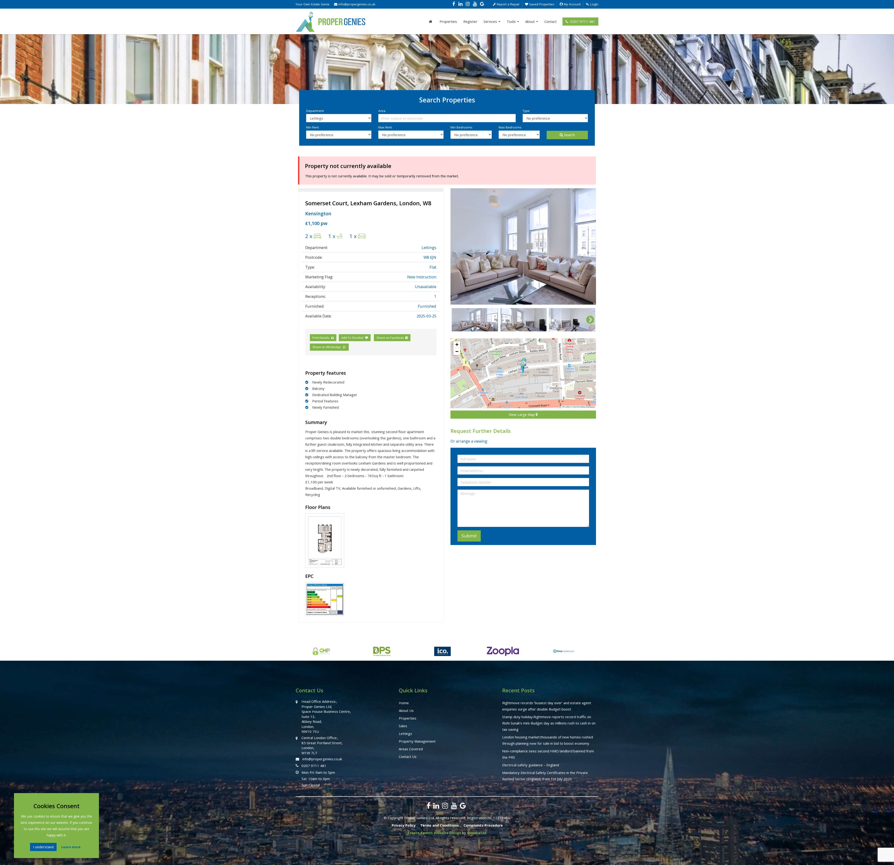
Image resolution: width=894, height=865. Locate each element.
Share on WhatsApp (327, 347)
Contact (550, 21)
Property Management (417, 741)
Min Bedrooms (461, 127)
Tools (512, 21)
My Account (572, 4)
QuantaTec (476, 832)
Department (315, 111)
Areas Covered (411, 749)
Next (588, 246)
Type (526, 111)
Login (593, 4)
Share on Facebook (390, 338)
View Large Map (522, 414)
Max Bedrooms (510, 127)
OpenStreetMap (579, 406)
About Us (406, 710)
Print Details (320, 338)
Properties (448, 21)
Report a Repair (508, 4)
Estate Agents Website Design (434, 832)
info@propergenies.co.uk (356, 4)
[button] (523, 365)
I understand (43, 847)
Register (470, 21)
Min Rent (312, 127)
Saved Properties (541, 4)
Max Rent (385, 127)
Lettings (405, 733)
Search (569, 134)
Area (381, 111)
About (530, 21)
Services (491, 21)
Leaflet (567, 406)
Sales (403, 726)
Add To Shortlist (352, 338)
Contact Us (408, 756)
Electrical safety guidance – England (530, 765)
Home (404, 702)
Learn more (71, 847)
